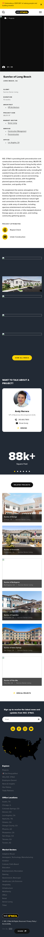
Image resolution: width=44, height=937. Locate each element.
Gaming (5, 874)
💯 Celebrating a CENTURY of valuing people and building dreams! (19, 4)
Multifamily (6, 891)
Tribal (4, 905)
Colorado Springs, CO (10, 808)
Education (6, 867)
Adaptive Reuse (8, 854)
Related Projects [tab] (22, 485)
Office (4, 895)
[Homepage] (22, 12)
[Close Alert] (41, 4)
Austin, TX (6, 801)
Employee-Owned (9, 780)
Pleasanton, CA (8, 832)
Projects (11, 18)
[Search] (3, 12)
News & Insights (8, 783)
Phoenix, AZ (7, 829)
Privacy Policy (31, 921)
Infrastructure (7, 888)
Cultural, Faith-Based (10, 864)
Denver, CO (6, 812)
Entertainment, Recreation (12, 871)
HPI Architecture (13, 107)
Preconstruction (13, 134)
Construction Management (17, 131)
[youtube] (31, 729)
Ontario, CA (7, 822)
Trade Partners (8, 790)
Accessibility (6, 924)
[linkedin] (13, 729)
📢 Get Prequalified (10, 773)
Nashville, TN (7, 818)
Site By (5, 928)
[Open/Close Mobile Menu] (40, 12)
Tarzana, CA (7, 839)
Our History (6, 787)
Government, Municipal (11, 878)
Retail (4, 898)
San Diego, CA (8, 836)
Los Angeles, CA (13, 142)
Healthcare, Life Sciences (12, 881)
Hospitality (6, 884)
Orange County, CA (10, 825)
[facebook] (19, 729)
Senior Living (12, 123)
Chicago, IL (6, 805)
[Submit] (39, 719)
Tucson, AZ (6, 842)
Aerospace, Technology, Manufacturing (17, 857)
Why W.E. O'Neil (8, 777)
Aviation (5, 860)
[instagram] (25, 729)
